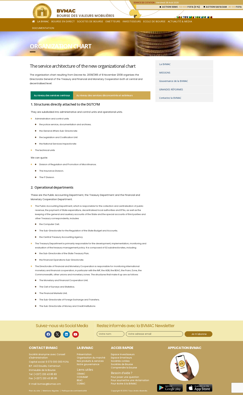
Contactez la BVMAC (170, 97)
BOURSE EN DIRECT (63, 21)
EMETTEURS (112, 21)
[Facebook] (48, 334)
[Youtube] (75, 334)
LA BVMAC (43, 21)
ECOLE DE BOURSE (154, 21)
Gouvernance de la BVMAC (173, 81)
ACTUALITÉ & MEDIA (180, 21)
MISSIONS (164, 72)
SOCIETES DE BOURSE (90, 21)
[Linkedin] (66, 334)
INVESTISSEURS (131, 21)
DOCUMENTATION (43, 28)
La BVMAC (165, 64)
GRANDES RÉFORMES (171, 89)
